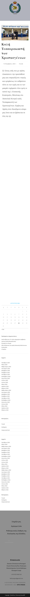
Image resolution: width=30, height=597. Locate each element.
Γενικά (21, 64)
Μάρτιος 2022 (5, 410)
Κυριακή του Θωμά (6, 343)
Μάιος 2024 (4, 364)
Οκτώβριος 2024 (6, 362)
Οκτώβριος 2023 (6, 374)
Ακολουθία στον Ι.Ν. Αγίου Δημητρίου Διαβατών (14, 339)
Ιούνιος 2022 (5, 404)
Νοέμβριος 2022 (6, 396)
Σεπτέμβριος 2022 (6, 400)
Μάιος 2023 (4, 384)
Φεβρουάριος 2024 (6, 366)
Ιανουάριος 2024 (6, 368)
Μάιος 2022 (4, 406)
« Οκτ (3, 329)
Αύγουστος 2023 (6, 378)
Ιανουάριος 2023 (6, 392)
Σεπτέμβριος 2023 (6, 376)
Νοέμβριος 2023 (6, 372)
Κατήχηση (4, 427)
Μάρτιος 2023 (5, 388)
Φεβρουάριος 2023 (6, 390)
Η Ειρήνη (4, 349)
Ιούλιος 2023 (5, 380)
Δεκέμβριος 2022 (6, 394)
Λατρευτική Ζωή (6, 430)
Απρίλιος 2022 (5, 408)
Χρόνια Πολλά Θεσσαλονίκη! (9, 341)
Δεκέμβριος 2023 (6, 370)
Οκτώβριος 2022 (6, 398)
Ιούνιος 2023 (5, 382)
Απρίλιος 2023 (5, 386)
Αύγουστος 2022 (6, 402)
